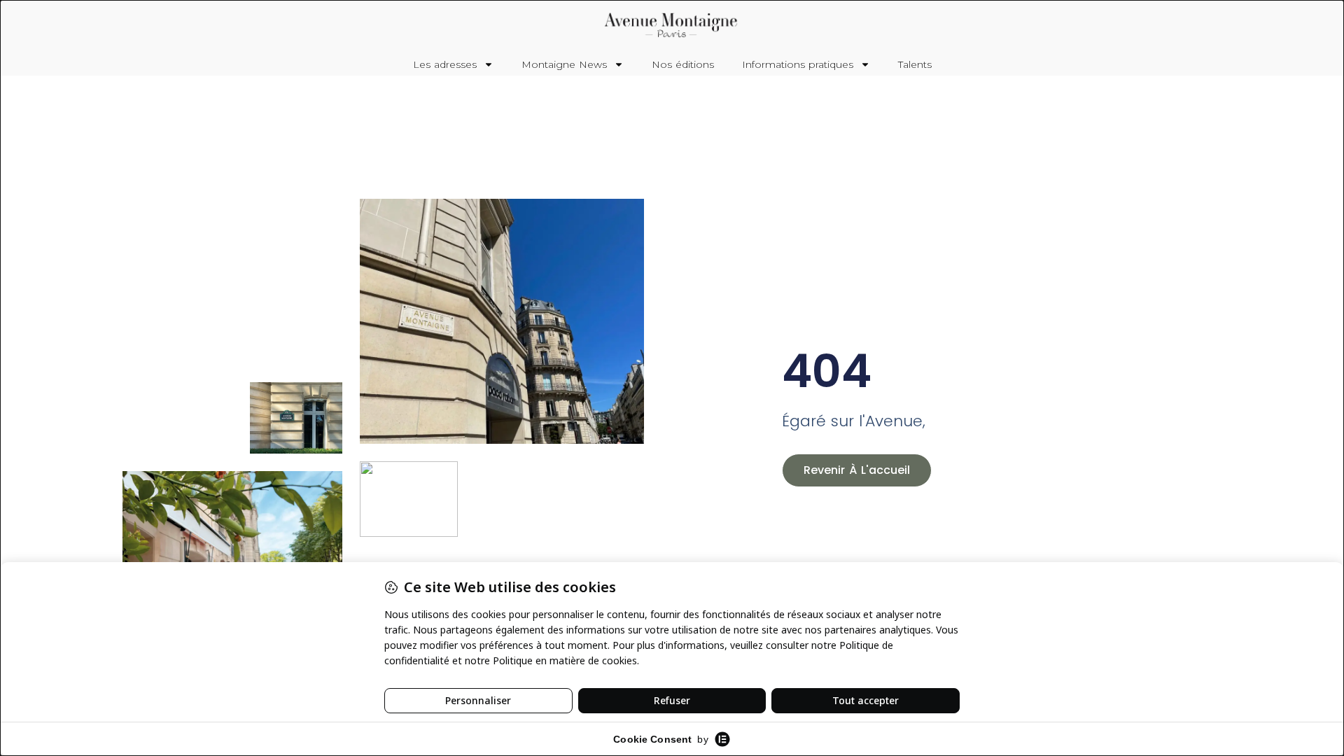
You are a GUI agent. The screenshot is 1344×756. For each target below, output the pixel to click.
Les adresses (445, 64)
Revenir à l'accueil (857, 470)
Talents (915, 64)
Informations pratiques (797, 64)
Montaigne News (564, 64)
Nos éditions (683, 64)
